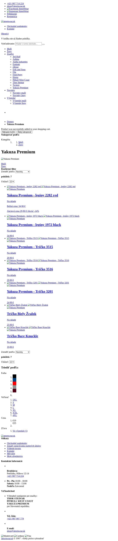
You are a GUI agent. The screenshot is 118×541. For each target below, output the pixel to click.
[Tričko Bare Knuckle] (28, 327)
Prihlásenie (12, 14)
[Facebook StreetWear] (18, 8)
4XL (15, 415)
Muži (9, 49)
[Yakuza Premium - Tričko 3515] (38, 238)
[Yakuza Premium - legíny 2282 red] (41, 186)
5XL (15, 400)
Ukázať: (5, 181)
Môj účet (11, 453)
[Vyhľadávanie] (43, 44)
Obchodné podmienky (17, 26)
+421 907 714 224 (15, 3)
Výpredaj (11, 98)
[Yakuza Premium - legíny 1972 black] (43, 216)
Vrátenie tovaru (14, 448)
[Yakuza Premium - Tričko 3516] (38, 260)
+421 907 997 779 (15, 518)
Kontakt (10, 29)
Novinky (11, 90)
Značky (10, 54)
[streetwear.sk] (8, 21)
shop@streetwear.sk (16, 6)
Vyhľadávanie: (8, 43)
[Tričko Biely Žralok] (27, 305)
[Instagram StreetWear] (18, 11)
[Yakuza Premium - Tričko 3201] (38, 283)
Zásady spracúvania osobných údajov (24, 446)
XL (14, 410)
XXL (15, 413)
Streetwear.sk (7, 538)
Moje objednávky (15, 456)
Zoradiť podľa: (8, 171)
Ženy (9, 51)
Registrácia (12, 16)
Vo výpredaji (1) (20, 431)
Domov (10, 121)
